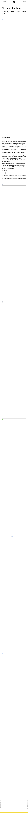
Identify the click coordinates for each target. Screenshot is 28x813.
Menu (4, 1)
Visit (24, 1)
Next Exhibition (27, 804)
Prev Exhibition (1, 804)
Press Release (6, 137)
